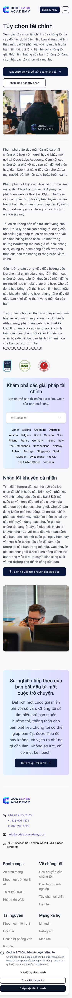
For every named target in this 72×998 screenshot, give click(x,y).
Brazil (37, 435)
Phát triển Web (13, 899)
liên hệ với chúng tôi (49, 49)
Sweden (21, 456)
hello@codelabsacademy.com (26, 834)
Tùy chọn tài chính (52, 896)
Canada (49, 435)
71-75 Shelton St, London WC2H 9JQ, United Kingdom (35, 844)
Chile (60, 435)
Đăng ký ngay (49, 9)
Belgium (26, 435)
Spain (56, 451)
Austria (13, 435)
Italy (61, 440)
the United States (29, 462)
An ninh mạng (13, 872)
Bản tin (8, 946)
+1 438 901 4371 (18, 820)
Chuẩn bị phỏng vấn (17, 939)
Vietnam (48, 462)
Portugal (29, 451)
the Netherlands (20, 445)
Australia (54, 429)
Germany (38, 440)
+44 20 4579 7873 (20, 815)
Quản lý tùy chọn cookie (33, 972)
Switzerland (37, 456)
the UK (51, 456)
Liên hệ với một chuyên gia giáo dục (37, 571)
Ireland (51, 440)
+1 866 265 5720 (19, 826)
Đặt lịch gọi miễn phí (33, 763)
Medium (45, 939)
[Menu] (65, 9)
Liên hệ (44, 904)
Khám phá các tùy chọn (24, 82)
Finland (12, 440)
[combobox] (36, 417)
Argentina (40, 429)
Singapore (43, 451)
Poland (16, 451)
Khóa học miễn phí (16, 923)
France (25, 440)
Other (15, 429)
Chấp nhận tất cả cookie (33, 988)
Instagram (46, 931)
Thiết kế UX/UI (13, 892)
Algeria (26, 429)
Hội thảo (9, 931)
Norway (57, 445)
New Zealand (41, 445)
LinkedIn (45, 923)
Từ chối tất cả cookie (33, 980)
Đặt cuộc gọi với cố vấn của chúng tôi (33, 71)
